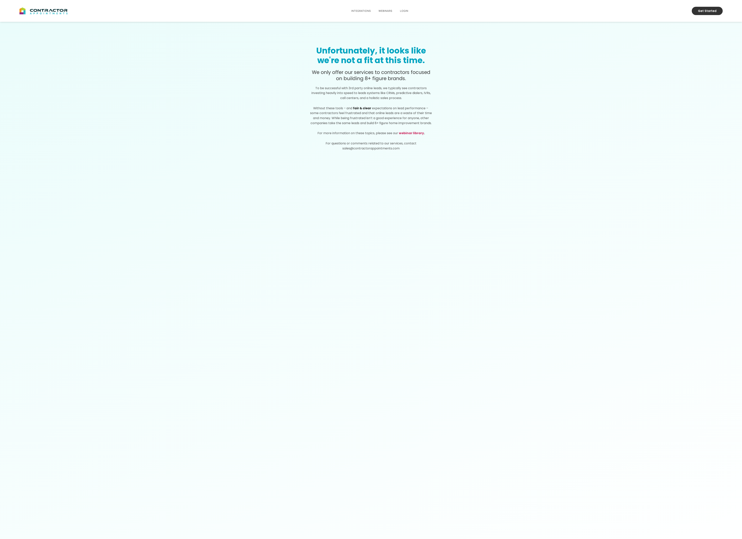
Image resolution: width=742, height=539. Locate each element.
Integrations (361, 11)
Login (404, 11)
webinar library (411, 133)
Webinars (385, 11)
